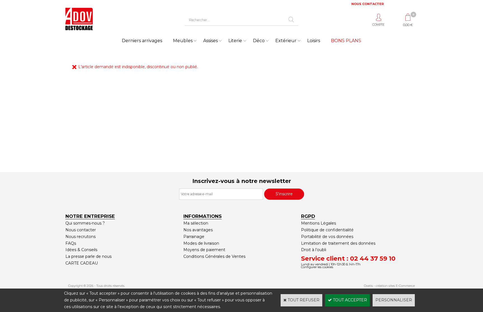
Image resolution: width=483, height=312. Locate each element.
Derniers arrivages (142, 40)
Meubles (183, 40)
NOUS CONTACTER (367, 4)
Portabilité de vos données (327, 236)
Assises (210, 40)
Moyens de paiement (204, 249)
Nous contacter (80, 229)
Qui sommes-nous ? (85, 223)
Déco (259, 40)
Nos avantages (198, 229)
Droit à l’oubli (313, 249)
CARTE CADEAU (81, 263)
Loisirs (313, 40)
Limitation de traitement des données (338, 243)
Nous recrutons (80, 236)
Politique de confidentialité (327, 229)
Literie (235, 40)
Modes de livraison (201, 243)
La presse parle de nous (88, 256)
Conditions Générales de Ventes (214, 256)
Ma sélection (195, 223)
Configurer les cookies (317, 267)
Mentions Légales (318, 223)
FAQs (70, 243)
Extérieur (286, 40)
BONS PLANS (346, 40)
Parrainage (193, 236)
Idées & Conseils (81, 249)
